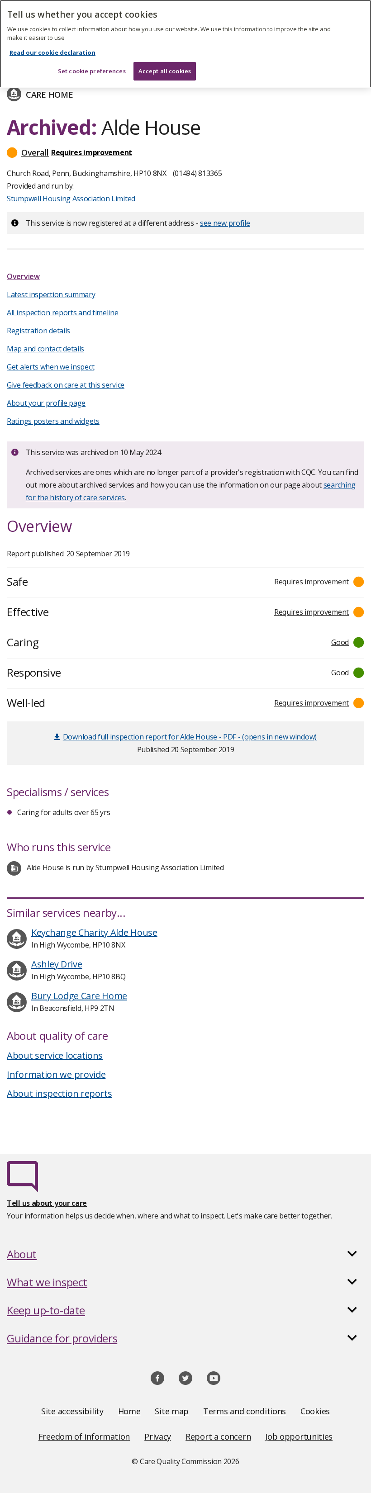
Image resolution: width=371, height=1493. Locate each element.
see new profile (225, 223)
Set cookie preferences (92, 71)
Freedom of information (84, 1436)
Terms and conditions (244, 1411)
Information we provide (56, 1074)
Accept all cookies (164, 71)
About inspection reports (59, 1093)
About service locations (55, 1055)
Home (129, 1411)
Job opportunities (299, 1436)
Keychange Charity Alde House (94, 932)
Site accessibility (72, 1411)
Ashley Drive (56, 964)
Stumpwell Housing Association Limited (71, 199)
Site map (172, 1411)
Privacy (157, 1436)
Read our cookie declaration (52, 52)
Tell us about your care (47, 1203)
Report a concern (218, 1436)
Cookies (315, 1411)
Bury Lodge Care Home (79, 996)
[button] (185, 152)
